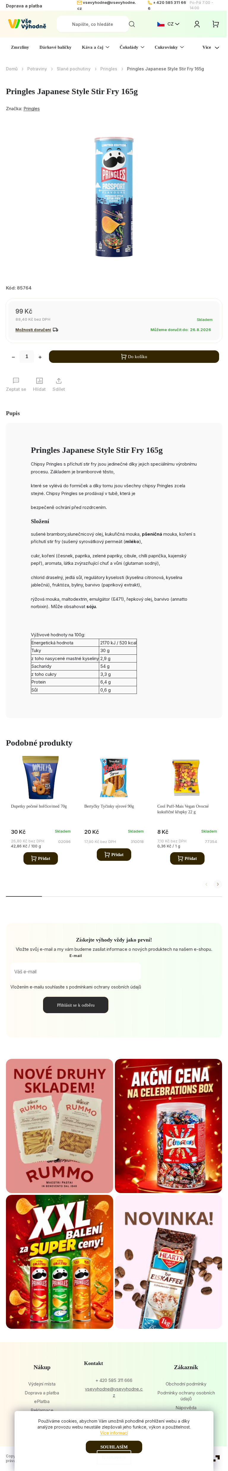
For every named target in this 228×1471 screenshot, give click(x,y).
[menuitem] (20, 47)
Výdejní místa (42, 1384)
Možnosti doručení (33, 329)
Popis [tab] (13, 413)
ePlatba (42, 1401)
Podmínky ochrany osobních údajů (186, 1396)
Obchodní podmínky (186, 1384)
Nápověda (186, 1407)
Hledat (132, 24)
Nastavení (114, 1457)
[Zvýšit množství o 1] (40, 357)
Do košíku (137, 356)
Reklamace (42, 1410)
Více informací (114, 1432)
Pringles (31, 108)
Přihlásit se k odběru (76, 1005)
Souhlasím (114, 1447)
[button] (217, 884)
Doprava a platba (24, 5)
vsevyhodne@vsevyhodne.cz (114, 1392)
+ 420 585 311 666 (113, 1380)
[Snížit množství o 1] (13, 357)
